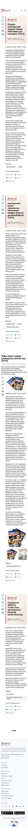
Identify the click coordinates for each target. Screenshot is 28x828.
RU (17, 825)
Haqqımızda (4, 773)
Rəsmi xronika (4, 767)
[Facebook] (6, 806)
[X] (9, 806)
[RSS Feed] (23, 806)
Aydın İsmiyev (10, 694)
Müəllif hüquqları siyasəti (7, 795)
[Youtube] (13, 806)
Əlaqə (2, 778)
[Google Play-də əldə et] (19, 812)
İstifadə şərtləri (4, 791)
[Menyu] (25, 10)
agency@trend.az (5, 757)
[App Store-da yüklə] (7, 812)
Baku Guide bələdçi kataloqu (14, 566)
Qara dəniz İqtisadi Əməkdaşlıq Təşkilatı (14, 698)
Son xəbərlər (4, 765)
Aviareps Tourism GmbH (13, 327)
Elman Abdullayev (11, 166)
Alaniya (19, 324)
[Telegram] (16, 806)
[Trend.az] (5, 10)
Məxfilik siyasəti (5, 793)
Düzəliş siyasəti (5, 782)
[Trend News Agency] (5, 744)
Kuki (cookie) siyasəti (6, 798)
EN (11, 825)
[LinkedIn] (19, 806)
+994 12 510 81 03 (5, 756)
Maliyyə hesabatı (5, 785)
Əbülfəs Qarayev (11, 324)
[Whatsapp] (2, 806)
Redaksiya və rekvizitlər (6, 776)
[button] (2, 17)
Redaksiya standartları (6, 780)
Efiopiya (20, 166)
